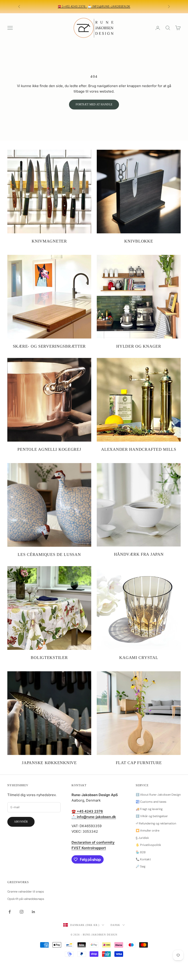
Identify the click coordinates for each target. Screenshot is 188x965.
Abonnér (21, 821)
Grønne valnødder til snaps (25, 891)
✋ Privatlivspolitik (148, 845)
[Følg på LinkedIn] (33, 911)
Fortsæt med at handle (94, 104)
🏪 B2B (141, 852)
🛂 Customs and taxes (151, 802)
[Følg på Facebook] (9, 911)
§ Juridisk (142, 838)
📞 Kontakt (143, 859)
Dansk (115, 925)
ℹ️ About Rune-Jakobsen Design (158, 795)
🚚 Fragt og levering (149, 809)
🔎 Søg (140, 866)
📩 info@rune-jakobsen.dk (109, 6)
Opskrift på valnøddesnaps (25, 899)
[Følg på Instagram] (21, 911)
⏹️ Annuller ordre (147, 830)
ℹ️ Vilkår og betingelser (152, 816)
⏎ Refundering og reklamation (156, 823)
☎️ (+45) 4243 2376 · (72, 6)
